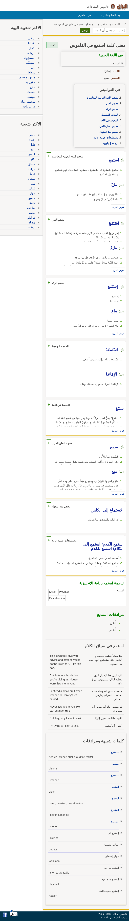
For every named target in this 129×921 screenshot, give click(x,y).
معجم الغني (111, 103)
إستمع (115, 786)
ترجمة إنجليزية (110, 143)
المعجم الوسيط (109, 114)
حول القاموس (84, 15)
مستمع (115, 752)
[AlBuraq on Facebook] (5, 916)
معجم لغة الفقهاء (108, 131)
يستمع (115, 763)
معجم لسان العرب (108, 126)
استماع (115, 810)
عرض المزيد (118, 207)
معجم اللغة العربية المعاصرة (102, 97)
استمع (115, 798)
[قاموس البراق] (119, 6)
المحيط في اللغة (109, 120)
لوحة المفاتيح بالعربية (110, 15)
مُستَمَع (115, 821)
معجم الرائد (112, 109)
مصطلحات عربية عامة (105, 137)
